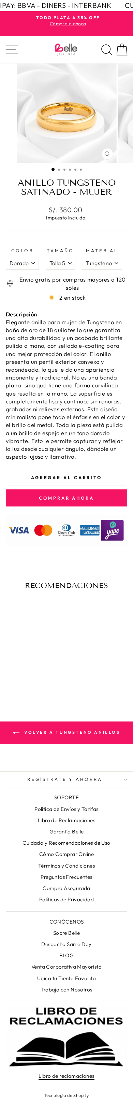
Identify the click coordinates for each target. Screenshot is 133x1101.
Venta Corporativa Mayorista (66, 966)
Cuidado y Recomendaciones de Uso (66, 843)
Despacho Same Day (66, 944)
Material (102, 250)
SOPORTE (66, 797)
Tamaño (60, 250)
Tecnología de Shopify (66, 1095)
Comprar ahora (66, 498)
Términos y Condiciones (66, 865)
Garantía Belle (66, 831)
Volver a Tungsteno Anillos (71, 732)
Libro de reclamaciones (66, 1076)
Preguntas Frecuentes (66, 877)
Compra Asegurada (66, 888)
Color (22, 250)
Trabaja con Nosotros (66, 989)
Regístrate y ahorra (65, 779)
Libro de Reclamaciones (66, 820)
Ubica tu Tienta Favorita (66, 978)
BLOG (66, 955)
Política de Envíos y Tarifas (66, 809)
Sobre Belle (66, 933)
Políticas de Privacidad (66, 899)
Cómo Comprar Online (66, 854)
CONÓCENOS (66, 921)
